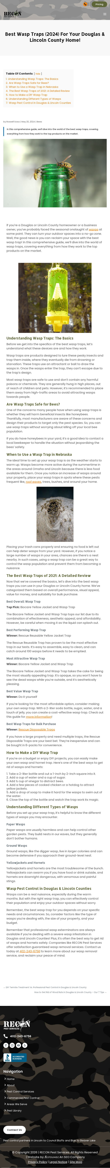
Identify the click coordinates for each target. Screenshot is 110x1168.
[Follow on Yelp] (24, 1045)
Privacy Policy (37, 1162)
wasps (93, 229)
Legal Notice (58, 1162)
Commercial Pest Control (23, 1098)
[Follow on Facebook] (5, 1045)
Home (10, 1079)
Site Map (76, 1162)
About (11, 1085)
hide (38, 73)
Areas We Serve (17, 1104)
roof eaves (33, 482)
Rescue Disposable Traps (36, 730)
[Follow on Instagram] (12, 1045)
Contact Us (14, 1130)
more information (38, 717)
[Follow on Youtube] (18, 1045)
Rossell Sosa (13, 121)
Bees (39, 121)
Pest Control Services (20, 1091)
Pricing (99, 4)
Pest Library (14, 1110)
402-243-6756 (79, 4)
